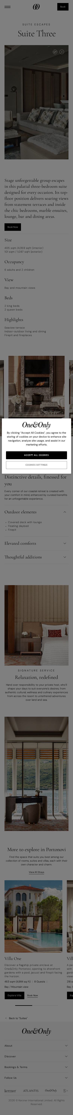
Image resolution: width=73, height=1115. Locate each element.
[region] (36, 446)
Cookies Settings (36, 465)
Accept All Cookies (36, 455)
